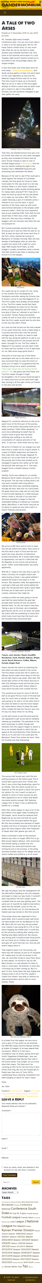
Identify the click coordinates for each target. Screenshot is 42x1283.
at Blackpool (26, 163)
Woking (30, 1267)
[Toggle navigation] (5, 12)
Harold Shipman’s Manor (14, 1096)
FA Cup (13, 1213)
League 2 (20, 1221)
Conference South (23, 1208)
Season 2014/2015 (22, 1249)
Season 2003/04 (21, 1240)
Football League (11, 1217)
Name (5, 1139)
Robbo (28, 1226)
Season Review (18, 1262)
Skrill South (29, 1262)
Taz (25, 1266)
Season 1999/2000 (17, 1234)
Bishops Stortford (16, 1202)
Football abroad (32, 1213)
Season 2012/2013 (17, 1246)
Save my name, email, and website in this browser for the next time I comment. (21, 1168)
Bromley (17, 1205)
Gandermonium (31, 1277)
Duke (6, 36)
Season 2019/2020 (30, 1093)
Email (5, 1148)
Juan (12, 1221)
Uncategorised (16, 1091)
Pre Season (19, 1226)
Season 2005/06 (18, 1243)
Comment (6, 1110)
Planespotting (32, 1096)
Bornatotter (8, 1204)
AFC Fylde (35, 1091)
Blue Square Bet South (30, 1202)
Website (5, 1158)
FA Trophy (21, 1213)
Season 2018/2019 (22, 1256)
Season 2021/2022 (21, 1259)
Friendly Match (27, 1217)
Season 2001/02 (17, 1237)
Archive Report (6, 1202)
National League (14, 1093)
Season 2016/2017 (22, 1252)
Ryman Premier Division (18, 1230)
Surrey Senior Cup (13, 1266)
